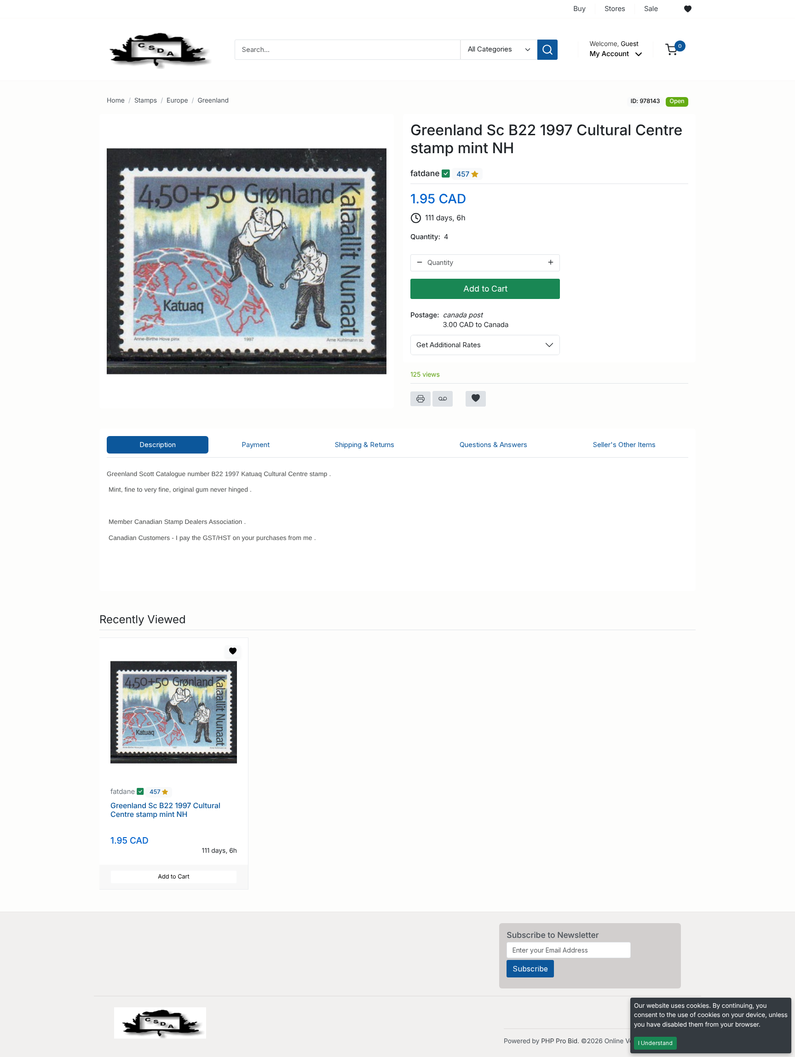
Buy (579, 8)
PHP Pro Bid (559, 1041)
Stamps (145, 100)
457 (463, 174)
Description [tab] (157, 444)
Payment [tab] (256, 444)
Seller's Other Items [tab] (624, 444)
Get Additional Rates (448, 344)
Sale (651, 8)
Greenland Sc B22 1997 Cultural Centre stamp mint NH (165, 810)
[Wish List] (688, 9)
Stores (615, 8)
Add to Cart (485, 288)
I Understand (655, 1043)
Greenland (212, 100)
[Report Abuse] (442, 399)
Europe (177, 100)
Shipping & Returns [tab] (364, 444)
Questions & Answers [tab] (493, 444)
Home (116, 100)
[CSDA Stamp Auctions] (156, 49)
